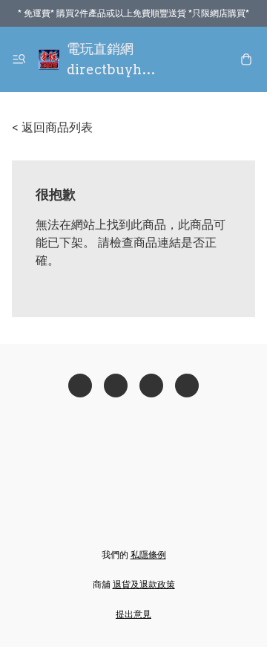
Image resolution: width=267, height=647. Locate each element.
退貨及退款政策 (144, 584)
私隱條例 (148, 554)
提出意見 (133, 614)
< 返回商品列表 (52, 127)
